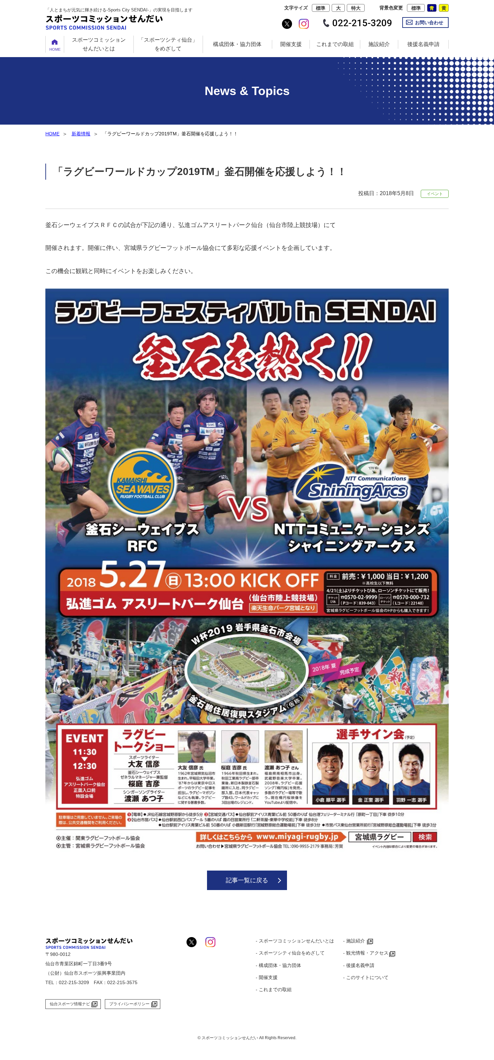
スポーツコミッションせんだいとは (99, 44)
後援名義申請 (423, 44)
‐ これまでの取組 (274, 989)
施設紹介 (379, 44)
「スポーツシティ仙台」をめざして (168, 44)
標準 (320, 8)
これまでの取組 (335, 44)
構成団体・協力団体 (237, 44)
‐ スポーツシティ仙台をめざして (290, 953)
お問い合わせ (429, 22)
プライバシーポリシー (129, 1004)
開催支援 (291, 44)
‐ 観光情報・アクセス (365, 953)
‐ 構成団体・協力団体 (278, 965)
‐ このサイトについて (365, 977)
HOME (54, 49)
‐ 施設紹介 (354, 940)
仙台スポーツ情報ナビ (70, 1004)
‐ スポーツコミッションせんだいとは (295, 940)
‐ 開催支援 (267, 977)
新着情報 (81, 133)
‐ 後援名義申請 (358, 965)
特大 (356, 8)
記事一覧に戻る (247, 880)
